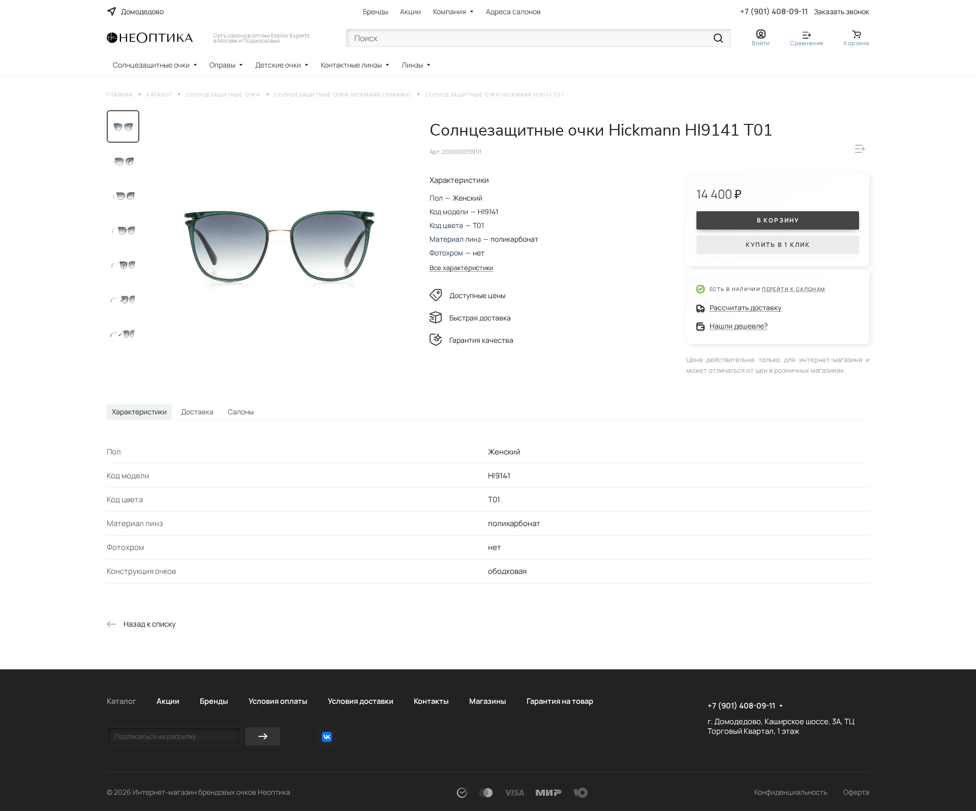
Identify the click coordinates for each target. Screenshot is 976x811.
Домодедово (142, 11)
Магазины (487, 701)
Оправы (222, 65)
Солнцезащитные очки (151, 65)
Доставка (197, 411)
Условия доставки (360, 701)
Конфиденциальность (790, 792)
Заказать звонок (841, 11)
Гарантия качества (481, 340)
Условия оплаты (278, 701)
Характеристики (139, 411)
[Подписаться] (263, 736)
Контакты (431, 701)
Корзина (856, 43)
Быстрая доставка (480, 317)
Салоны (241, 411)
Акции (410, 11)
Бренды (375, 11)
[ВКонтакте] (327, 737)
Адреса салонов (513, 11)
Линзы (412, 65)
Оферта (856, 792)
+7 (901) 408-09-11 (774, 11)
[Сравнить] (860, 149)
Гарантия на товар (560, 701)
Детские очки (278, 65)
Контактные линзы (351, 65)
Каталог (121, 701)
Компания (449, 11)
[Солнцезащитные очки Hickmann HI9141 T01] (277, 241)
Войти (761, 43)
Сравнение (807, 43)
